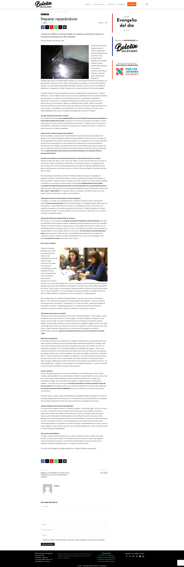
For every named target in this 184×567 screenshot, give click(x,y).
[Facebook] (43, 27)
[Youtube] (140, 556)
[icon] (143, 556)
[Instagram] (133, 556)
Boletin (45, 22)
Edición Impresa (50, 11)
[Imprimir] (65, 27)
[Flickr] (130, 556)
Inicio (42, 11)
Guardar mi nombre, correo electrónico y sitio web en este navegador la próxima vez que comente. (74, 540)
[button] (147, 4)
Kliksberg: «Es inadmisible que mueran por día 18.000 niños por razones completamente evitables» (55, 475)
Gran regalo (104, 473)
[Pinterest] (51, 27)
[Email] (60, 27)
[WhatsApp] (56, 27)
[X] (47, 27)
